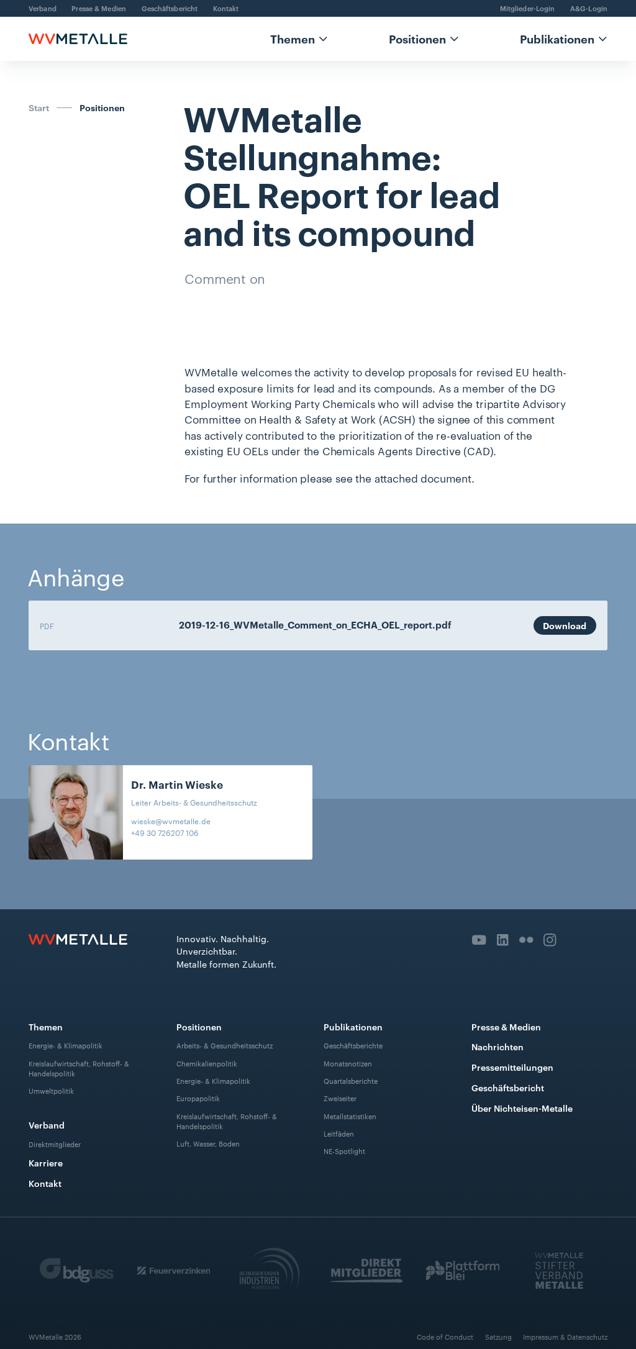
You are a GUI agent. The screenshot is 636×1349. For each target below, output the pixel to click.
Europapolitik (198, 1098)
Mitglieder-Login (527, 7)
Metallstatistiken (350, 1116)
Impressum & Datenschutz (565, 1337)
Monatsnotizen (348, 1063)
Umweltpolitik (51, 1091)
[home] (78, 39)
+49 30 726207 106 (165, 832)
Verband (43, 7)
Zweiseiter (340, 1098)
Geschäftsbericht (170, 7)
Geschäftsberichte (353, 1045)
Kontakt (226, 7)
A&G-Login (588, 7)
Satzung (498, 1337)
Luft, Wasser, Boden (208, 1143)
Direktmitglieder (55, 1144)
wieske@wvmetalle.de (171, 820)
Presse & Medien (98, 7)
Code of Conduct (445, 1337)
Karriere (46, 1162)
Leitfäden (339, 1133)
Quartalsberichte (351, 1081)
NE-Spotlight (344, 1151)
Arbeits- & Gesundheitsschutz (224, 1045)
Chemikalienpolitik (206, 1063)
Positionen (417, 38)
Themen (292, 38)
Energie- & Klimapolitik (65, 1045)
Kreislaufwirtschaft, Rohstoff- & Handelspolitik (79, 1068)
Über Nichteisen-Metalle (522, 1108)
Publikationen (557, 38)
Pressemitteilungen (512, 1067)
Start (39, 107)
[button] (299, 39)
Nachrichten (497, 1046)
